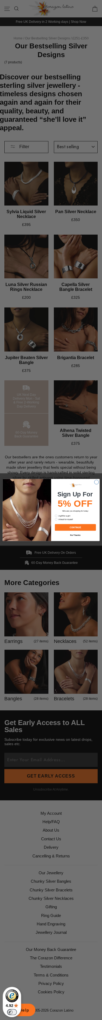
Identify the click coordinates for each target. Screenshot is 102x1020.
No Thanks (75, 535)
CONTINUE (75, 527)
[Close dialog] (96, 482)
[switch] (12, 1012)
